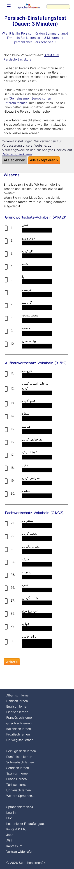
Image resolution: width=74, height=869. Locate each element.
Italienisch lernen (18, 729)
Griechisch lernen (19, 723)
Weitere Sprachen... (20, 796)
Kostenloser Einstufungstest (26, 824)
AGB (9, 840)
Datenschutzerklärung (18, 154)
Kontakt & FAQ (16, 829)
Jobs (9, 835)
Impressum (14, 846)
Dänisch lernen (17, 701)
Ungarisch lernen (18, 790)
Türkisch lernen (17, 784)
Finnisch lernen (17, 712)
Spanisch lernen (17, 773)
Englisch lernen (17, 706)
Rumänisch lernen (19, 757)
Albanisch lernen (18, 695)
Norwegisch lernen (19, 740)
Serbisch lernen (17, 768)
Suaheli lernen (16, 779)
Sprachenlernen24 (19, 807)
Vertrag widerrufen (19, 851)
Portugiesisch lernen (21, 751)
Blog (9, 818)
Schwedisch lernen (20, 762)
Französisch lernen (20, 717)
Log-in (11, 812)
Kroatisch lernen (18, 734)
